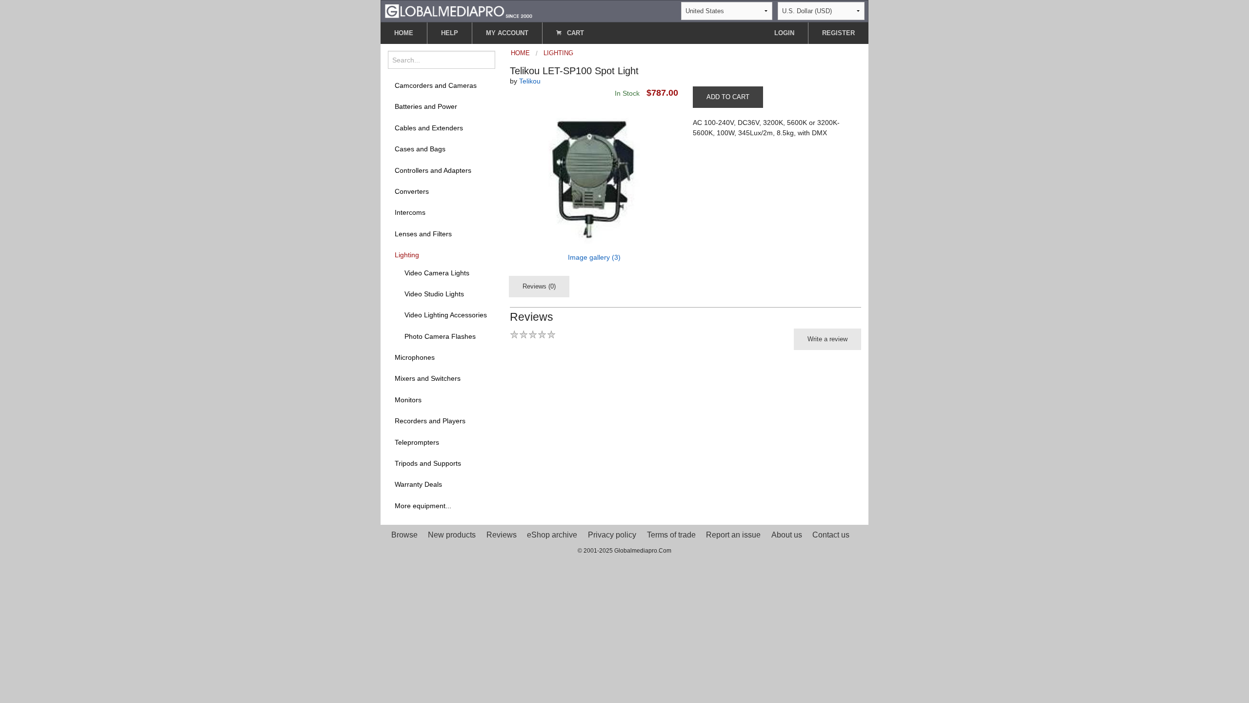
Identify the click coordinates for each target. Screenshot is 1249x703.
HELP (449, 33)
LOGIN (784, 33)
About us (786, 535)
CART (574, 33)
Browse (404, 535)
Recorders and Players (430, 421)
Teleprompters (417, 442)
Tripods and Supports (428, 463)
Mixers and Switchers (428, 378)
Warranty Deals (418, 484)
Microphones (415, 357)
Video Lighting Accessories (445, 315)
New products (452, 535)
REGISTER (838, 33)
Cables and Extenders (429, 128)
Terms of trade (671, 535)
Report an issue (733, 535)
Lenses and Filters (423, 234)
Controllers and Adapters (433, 170)
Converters (412, 191)
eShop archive (552, 535)
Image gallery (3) (594, 257)
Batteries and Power (426, 106)
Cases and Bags (420, 149)
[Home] (458, 10)
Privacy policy (612, 535)
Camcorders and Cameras (436, 85)
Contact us (830, 535)
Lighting (407, 255)
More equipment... (423, 506)
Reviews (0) (539, 286)
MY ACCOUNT (507, 33)
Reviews (501, 535)
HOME (403, 33)
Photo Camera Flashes (440, 336)
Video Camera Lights (436, 273)
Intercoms (410, 212)
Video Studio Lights (434, 294)
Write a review (827, 339)
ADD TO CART (727, 97)
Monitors (408, 400)
